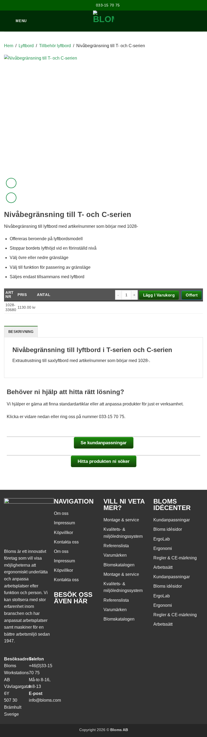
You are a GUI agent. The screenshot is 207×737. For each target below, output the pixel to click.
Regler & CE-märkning (175, 558)
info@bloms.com (45, 700)
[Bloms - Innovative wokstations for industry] (103, 21)
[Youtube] (75, 616)
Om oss (61, 513)
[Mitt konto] (179, 21)
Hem (8, 45)
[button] (200, 21)
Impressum (64, 523)
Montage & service (121, 520)
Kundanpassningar (171, 520)
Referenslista (116, 545)
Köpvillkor (63, 532)
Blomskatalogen (119, 565)
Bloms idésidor (167, 529)
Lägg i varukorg (159, 295)
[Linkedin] (89, 616)
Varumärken (115, 555)
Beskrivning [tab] (20, 332)
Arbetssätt (162, 567)
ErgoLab (161, 539)
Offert (192, 295)
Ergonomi (162, 548)
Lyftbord (26, 45)
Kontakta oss (66, 542)
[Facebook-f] (60, 616)
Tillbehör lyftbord (55, 45)
